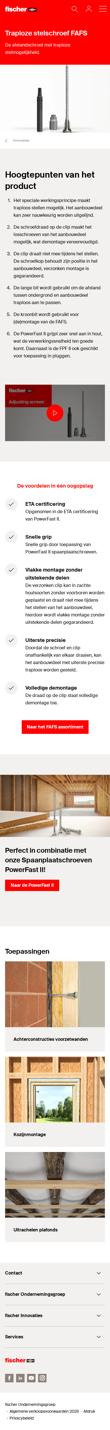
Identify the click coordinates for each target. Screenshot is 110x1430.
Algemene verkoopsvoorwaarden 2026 (44, 1411)
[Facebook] (9, 1378)
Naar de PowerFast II (32, 885)
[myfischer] (87, 9)
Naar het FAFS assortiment (55, 727)
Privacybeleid (22, 1418)
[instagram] (42, 1378)
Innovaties (20, 140)
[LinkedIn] (20, 1378)
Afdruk (89, 1411)
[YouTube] (31, 1378)
